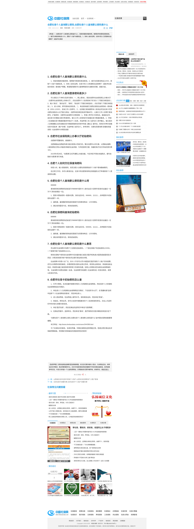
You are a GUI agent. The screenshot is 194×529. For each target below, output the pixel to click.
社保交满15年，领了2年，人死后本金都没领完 (88, 496)
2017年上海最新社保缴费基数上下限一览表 (130, 108)
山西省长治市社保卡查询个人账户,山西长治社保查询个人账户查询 (76, 379)
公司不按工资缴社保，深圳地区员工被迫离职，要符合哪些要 (68, 411)
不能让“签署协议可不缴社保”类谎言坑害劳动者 (130, 73)
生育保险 (99, 2)
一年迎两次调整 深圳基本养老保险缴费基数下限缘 (131, 76)
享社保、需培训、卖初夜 (139, 142)
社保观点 (81, 2)
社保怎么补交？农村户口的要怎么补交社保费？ (131, 114)
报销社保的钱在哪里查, (139, 158)
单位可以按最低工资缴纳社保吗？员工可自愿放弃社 (132, 69)
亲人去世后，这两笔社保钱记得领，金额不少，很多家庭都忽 (68, 408)
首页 (82, 18)
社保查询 (69, 2)
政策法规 (63, 2)
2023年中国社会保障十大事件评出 (127, 78)
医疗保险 (93, 2)
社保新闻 (57, 2)
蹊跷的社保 (52, 405)
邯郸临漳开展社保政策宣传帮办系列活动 (86, 451)
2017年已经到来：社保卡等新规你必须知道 (130, 117)
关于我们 (78, 521)
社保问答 (136, 2)
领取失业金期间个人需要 (139, 149)
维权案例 (75, 2)
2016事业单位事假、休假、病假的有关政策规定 (131, 105)
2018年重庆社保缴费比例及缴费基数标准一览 (55, 496)
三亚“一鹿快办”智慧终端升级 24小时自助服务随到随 (90, 432)
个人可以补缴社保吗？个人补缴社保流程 (129, 126)
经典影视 (134, 514)
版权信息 (86, 521)
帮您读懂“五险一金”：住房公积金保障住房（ (105, 496)
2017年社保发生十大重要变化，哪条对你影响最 (71, 481)
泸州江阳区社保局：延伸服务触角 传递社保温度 (89, 454)
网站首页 (71, 521)
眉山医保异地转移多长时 (139, 165)
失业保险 (117, 2)
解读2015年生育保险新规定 (55, 481)
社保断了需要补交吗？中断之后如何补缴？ (130, 129)
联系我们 (108, 521)
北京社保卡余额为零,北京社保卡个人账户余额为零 (70, 382)
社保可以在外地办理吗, (139, 155)
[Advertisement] (97, 9)
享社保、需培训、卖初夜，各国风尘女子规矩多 (92, 428)
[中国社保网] (58, 510)
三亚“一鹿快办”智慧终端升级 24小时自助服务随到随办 (66, 400)
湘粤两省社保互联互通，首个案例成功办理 (87, 448)
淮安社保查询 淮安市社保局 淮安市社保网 (62, 397)
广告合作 (100, 521)
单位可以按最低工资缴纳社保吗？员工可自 (129, 87)
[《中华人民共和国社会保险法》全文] (131, 175)
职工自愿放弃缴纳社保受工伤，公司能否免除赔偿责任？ (66, 417)
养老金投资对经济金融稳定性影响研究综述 (133, 94)
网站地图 (115, 521)
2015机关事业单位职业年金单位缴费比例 (130, 132)
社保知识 (87, 2)
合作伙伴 (93, 521)
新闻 (119, 90)
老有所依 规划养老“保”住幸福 (105, 481)
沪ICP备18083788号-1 (110, 523)
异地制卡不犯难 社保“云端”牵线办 (84, 457)
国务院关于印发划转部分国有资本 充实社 (133, 92)
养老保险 (105, 2)
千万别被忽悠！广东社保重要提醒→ (60, 414)
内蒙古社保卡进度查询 (125, 120)
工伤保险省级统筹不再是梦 (88, 481)
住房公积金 (124, 2)
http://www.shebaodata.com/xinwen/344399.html (76, 324)
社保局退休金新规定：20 (140, 144)
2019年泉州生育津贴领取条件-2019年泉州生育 (71, 496)
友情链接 (122, 521)
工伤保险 (111, 2)
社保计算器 (133, 511)
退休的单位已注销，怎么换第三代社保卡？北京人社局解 (91, 461)
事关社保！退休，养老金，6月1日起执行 (61, 402)
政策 (119, 92)
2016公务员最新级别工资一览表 (127, 123)
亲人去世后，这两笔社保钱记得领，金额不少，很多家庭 (91, 441)
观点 (119, 94)
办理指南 (130, 2)
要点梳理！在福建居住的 (139, 151)
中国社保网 (51, 2)
